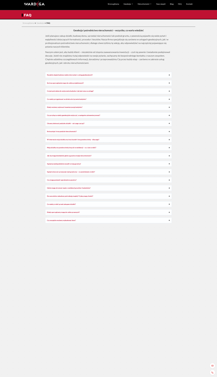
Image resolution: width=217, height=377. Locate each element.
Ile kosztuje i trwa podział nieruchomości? (62, 131)
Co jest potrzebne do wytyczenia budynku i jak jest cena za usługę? (70, 91)
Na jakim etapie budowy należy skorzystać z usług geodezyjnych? (70, 75)
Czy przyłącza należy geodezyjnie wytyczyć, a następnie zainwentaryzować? (73, 115)
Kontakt (189, 4)
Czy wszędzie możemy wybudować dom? (61, 220)
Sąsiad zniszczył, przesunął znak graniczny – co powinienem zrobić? (71, 172)
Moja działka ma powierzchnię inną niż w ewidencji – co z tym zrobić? (71, 147)
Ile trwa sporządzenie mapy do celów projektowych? (65, 83)
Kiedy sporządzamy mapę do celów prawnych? (63, 212)
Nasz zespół (160, 4)
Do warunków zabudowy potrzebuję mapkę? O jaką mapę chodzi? (70, 196)
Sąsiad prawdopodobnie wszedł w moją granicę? (64, 164)
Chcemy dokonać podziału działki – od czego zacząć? (65, 123)
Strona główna (113, 4)
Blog (171, 4)
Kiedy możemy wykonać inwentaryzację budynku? (64, 107)
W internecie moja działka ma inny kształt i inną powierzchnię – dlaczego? (73, 139)
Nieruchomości (143, 4)
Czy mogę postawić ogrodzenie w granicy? (62, 180)
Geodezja (127, 4)
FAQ (180, 4)
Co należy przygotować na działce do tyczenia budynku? (66, 99)
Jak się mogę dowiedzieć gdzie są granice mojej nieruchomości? (69, 156)
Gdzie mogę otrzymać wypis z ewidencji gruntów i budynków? (69, 188)
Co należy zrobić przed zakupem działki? (61, 204)
